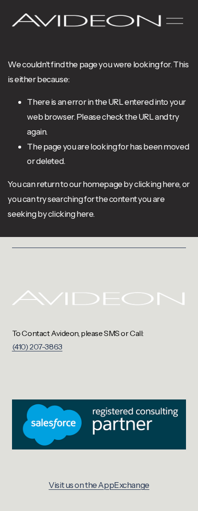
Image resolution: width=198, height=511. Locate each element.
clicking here (156, 184)
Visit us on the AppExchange (99, 485)
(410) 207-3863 (37, 346)
